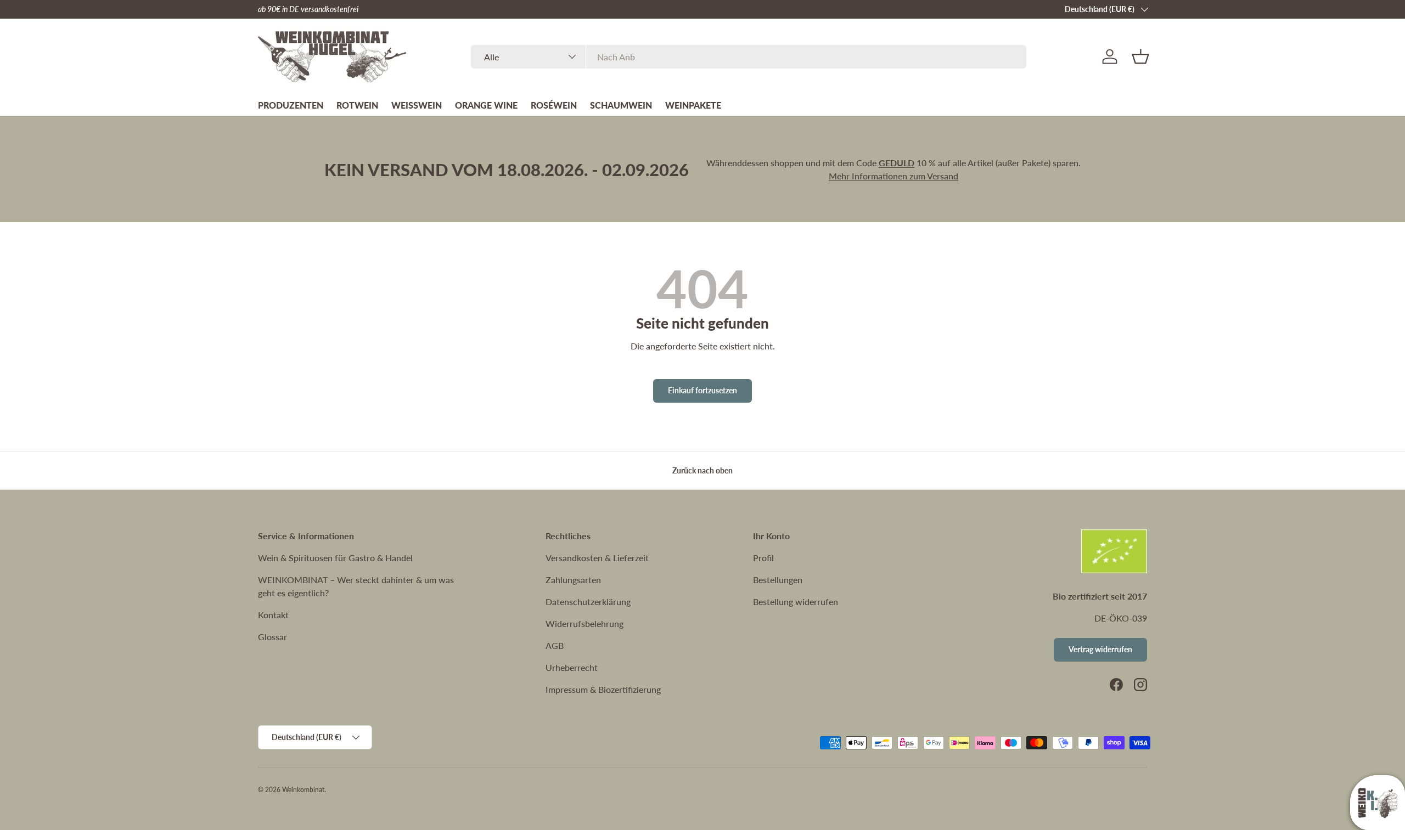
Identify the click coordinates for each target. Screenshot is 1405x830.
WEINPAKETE (693, 105)
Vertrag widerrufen (1100, 649)
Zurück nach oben (702, 470)
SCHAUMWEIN (621, 105)
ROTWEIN (357, 105)
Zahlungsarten (573, 579)
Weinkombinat (303, 790)
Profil (763, 557)
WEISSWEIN (416, 105)
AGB (555, 645)
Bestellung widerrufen (795, 601)
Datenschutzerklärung (588, 601)
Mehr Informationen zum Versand (893, 176)
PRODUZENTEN (290, 105)
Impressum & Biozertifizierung (603, 689)
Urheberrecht (572, 667)
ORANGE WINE (486, 105)
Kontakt (273, 614)
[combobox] (748, 57)
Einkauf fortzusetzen (702, 390)
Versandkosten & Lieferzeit (597, 557)
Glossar (272, 636)
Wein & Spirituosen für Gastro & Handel (335, 557)
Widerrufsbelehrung (584, 623)
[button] (1140, 56)
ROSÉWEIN (554, 105)
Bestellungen (777, 579)
